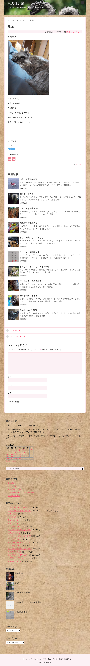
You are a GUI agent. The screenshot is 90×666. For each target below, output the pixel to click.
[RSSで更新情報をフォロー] (13, 159)
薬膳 (61, 659)
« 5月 (8, 461)
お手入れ (38, 659)
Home (21, 659)
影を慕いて (12, 483)
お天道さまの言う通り (16, 558)
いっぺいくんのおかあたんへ (19, 507)
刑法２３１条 (13, 520)
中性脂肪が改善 (14, 496)
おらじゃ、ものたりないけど (19, 530)
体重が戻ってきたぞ (16, 489)
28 (12, 458)
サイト (10, 393)
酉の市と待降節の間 (29, 223)
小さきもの (12, 514)
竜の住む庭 (16, 3)
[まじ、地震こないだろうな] (13, 242)
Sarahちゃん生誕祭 (28, 310)
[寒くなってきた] (13, 198)
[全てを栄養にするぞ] (13, 300)
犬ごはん (55, 659)
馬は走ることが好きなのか (18, 555)
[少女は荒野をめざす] (13, 183)
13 (8, 454)
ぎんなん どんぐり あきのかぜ (34, 266)
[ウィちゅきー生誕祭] (13, 212)
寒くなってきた (27, 194)
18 (28, 454)
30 (20, 458)
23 (20, 456)
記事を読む (23, 188)
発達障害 (68, 659)
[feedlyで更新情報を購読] (9, 159)
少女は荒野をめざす (29, 179)
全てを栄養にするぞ (29, 296)
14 (12, 454)
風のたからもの (14, 526)
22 (16, 456)
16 (20, 454)
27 (8, 458)
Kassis (78, 165)
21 (12, 456)
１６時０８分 (16, 330)
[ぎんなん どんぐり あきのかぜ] (13, 271)
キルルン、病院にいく (30, 252)
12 (31, 452)
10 (24, 452)
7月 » (14, 461)
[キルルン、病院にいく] (13, 256)
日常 (44, 659)
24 (24, 456)
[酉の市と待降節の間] (13, 227)
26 (31, 456)
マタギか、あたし (15, 552)
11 (28, 452)
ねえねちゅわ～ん (18, 336)
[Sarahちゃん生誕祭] (13, 314)
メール (10, 385)
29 (16, 458)
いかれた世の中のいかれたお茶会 (21, 492)
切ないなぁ (12, 486)
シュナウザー (76, 32)
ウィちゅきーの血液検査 (30, 281)
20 (8, 456)
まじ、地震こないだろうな (31, 237)
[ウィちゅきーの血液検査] (13, 285)
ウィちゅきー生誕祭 (29, 208)
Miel (68, 32)
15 (16, 454)
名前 (9, 377)
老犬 (49, 659)
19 (31, 454)
